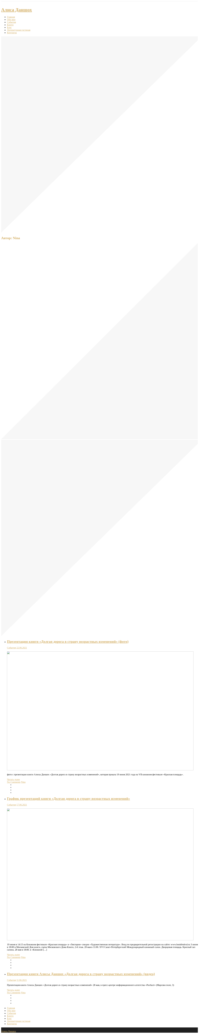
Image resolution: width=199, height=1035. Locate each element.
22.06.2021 (21, 647)
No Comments (13, 782)
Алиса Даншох (16, 9)
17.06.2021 (21, 805)
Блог (9, 27)
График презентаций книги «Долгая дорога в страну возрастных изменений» (68, 798)
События (11, 22)
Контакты (12, 32)
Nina (23, 782)
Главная (11, 17)
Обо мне (11, 19)
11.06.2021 (21, 980)
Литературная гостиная (18, 30)
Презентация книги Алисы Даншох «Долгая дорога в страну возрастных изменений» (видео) (81, 974)
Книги (10, 25)
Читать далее (13, 779)
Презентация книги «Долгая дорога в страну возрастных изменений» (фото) (67, 641)
